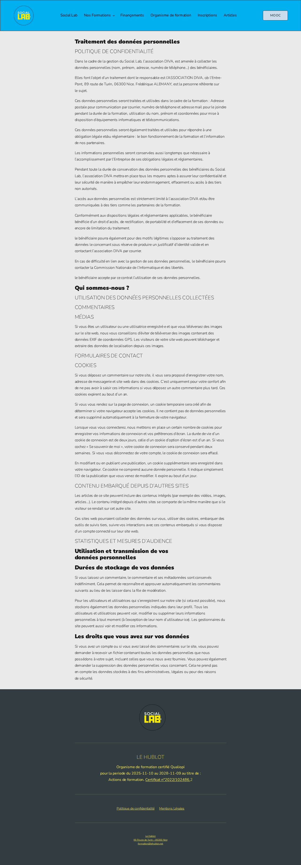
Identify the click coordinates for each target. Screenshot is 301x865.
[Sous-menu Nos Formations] (114, 15)
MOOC (275, 15)
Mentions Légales (171, 808)
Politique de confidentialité (135, 808)
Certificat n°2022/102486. (167, 779)
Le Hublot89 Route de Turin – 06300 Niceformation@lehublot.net (150, 839)
